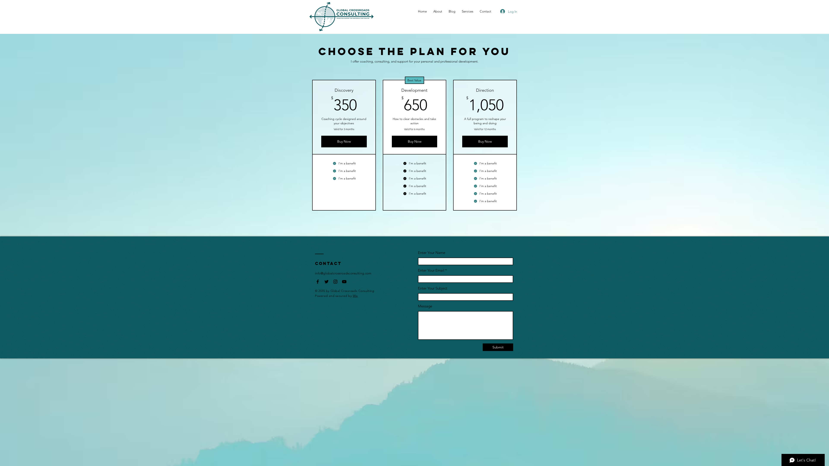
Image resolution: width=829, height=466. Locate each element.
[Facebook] (317, 281)
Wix (355, 296)
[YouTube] (344, 281)
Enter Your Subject (432, 288)
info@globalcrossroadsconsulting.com (343, 273)
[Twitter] (326, 281)
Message (425, 306)
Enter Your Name (431, 253)
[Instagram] (335, 281)
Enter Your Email (431, 270)
